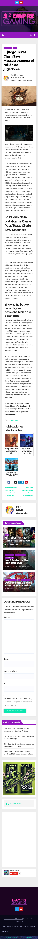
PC (19, 579)
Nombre (7, 659)
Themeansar (19, 921)
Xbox (15, 48)
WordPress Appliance (11, 937)
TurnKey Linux (28, 937)
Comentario (8, 617)
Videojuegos (8, 48)
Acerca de (4, 931)
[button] (31, 35)
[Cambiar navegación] (34, 35)
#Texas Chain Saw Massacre (21, 81)
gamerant (14, 420)
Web (5, 683)
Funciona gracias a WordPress (13, 919)
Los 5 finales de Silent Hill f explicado (17, 561)
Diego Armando (19, 75)
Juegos (4, 926)
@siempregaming (15, 803)
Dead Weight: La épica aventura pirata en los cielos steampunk (18, 585)
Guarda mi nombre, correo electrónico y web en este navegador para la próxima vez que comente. (18, 702)
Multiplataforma (20, 555)
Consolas (10, 926)
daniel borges (22, 544)
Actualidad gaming (10, 579)
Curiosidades (9, 555)
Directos (32, 926)
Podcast (26, 926)
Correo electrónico (11, 671)
